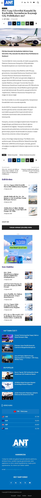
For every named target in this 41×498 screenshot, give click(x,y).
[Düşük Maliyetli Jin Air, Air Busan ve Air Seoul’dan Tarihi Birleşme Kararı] (33, 200)
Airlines (4, 8)
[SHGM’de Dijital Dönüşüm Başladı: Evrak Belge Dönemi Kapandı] (7, 385)
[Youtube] (33, 2)
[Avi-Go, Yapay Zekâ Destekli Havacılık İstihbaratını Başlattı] (33, 188)
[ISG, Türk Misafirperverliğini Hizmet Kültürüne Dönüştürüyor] (28, 275)
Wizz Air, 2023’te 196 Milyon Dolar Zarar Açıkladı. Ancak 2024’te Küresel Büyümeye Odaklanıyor (10, 172)
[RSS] (28, 2)
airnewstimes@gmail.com (14, 469)
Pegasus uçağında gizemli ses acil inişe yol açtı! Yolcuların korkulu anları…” (30, 171)
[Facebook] (22, 2)
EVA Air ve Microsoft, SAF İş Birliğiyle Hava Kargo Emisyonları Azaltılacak (14, 316)
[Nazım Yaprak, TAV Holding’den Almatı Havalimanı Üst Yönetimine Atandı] (7, 375)
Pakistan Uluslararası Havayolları (27, 155)
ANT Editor (6, 19)
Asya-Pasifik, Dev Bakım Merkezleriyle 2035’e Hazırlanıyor (13, 295)
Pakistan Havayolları (12, 155)
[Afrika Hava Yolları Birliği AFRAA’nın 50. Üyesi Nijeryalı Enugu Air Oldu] (33, 211)
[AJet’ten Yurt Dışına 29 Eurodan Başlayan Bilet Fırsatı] (28, 286)
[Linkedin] (25, 2)
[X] (30, 2)
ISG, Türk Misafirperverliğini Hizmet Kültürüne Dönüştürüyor (11, 275)
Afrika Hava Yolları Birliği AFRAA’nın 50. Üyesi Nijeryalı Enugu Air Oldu (15, 209)
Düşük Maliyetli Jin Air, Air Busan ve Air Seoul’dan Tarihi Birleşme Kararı (15, 198)
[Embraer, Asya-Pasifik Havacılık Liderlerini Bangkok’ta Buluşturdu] (7, 348)
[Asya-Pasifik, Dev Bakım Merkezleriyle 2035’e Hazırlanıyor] (28, 296)
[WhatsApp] (23, 23)
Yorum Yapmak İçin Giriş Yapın (20, 227)
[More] (36, 23)
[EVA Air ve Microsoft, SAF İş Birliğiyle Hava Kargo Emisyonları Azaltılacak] (28, 317)
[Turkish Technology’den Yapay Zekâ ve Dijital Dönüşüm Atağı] (7, 338)
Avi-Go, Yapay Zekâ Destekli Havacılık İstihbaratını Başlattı (15, 186)
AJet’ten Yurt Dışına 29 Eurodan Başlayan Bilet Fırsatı (12, 285)
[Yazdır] (27, 23)
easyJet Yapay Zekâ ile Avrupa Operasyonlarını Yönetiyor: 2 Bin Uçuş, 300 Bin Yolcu (26, 357)
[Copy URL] (32, 23)
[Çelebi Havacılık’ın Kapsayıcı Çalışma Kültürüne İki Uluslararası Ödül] (7, 396)
